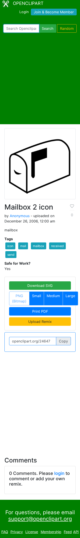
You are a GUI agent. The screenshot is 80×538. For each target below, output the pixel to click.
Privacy (16, 532)
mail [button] (23, 246)
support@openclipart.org (40, 519)
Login (24, 12)
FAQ (4, 532)
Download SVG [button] (40, 285)
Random (67, 28)
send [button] (10, 254)
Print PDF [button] (40, 311)
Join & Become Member (54, 12)
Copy (63, 341)
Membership (51, 532)
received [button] (57, 246)
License (31, 532)
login (59, 473)
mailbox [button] (38, 246)
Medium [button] (53, 296)
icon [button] (10, 246)
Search (47, 28)
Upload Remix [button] (40, 321)
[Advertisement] (40, 78)
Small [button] (36, 296)
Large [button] (70, 296)
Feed (68, 532)
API (76, 532)
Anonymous (20, 216)
